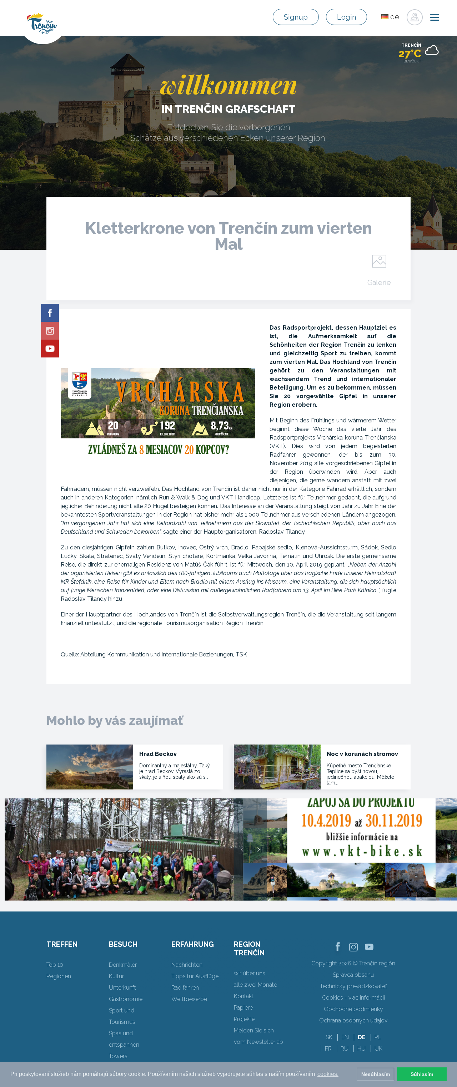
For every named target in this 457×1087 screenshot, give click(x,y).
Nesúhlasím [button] (375, 1074)
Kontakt (243, 996)
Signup (296, 17)
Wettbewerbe (189, 999)
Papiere (243, 1007)
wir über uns (249, 973)
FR (328, 1048)
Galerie (379, 282)
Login (346, 17)
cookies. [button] (327, 1074)
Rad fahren (185, 987)
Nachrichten (186, 964)
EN (345, 1037)
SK (329, 1037)
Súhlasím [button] (422, 1074)
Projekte (244, 1019)
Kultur (116, 976)
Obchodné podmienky (353, 1009)
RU (344, 1048)
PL (378, 1037)
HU (361, 1048)
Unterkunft (122, 987)
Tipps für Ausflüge (195, 976)
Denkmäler (123, 964)
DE (362, 1037)
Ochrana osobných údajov (353, 1020)
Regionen (58, 976)
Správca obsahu (353, 974)
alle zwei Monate (255, 984)
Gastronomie (125, 999)
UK (378, 1048)
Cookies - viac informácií (353, 997)
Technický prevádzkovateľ (353, 986)
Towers (118, 1056)
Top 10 (54, 964)
